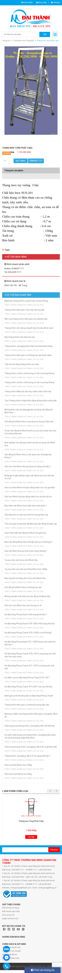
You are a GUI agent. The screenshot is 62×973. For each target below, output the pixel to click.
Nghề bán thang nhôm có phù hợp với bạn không (26, 301)
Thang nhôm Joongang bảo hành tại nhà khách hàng (28, 346)
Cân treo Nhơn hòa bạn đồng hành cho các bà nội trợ (28, 496)
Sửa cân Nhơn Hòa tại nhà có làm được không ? (25, 551)
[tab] (31, 174)
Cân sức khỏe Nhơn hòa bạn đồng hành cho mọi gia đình (29, 487)
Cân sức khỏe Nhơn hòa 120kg (18, 765)
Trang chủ (6, 41)
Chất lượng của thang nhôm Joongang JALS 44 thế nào (29, 726)
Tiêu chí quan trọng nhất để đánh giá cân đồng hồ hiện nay (30, 524)
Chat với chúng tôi (43, 970)
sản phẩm (28, 2)
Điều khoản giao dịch (11, 911)
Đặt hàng (20, 161)
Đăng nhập (42, 2)
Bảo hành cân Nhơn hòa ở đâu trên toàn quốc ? (25, 505)
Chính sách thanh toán (11, 947)
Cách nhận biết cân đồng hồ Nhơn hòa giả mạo (25, 533)
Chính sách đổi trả (9, 954)
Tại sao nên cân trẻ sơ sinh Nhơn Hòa (21, 560)
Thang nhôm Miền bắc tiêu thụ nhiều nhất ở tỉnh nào (27, 391)
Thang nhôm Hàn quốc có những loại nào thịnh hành (28, 355)
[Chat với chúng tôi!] (6, 957)
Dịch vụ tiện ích (8, 915)
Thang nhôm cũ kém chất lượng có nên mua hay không (29, 373)
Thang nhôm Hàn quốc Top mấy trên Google (24, 310)
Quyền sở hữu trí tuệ (10, 918)
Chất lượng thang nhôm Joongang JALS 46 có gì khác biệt (30, 747)
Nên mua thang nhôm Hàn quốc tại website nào (25, 319)
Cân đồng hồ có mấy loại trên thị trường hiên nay (26, 515)
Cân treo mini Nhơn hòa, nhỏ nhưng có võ (23, 605)
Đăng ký (56, 2)
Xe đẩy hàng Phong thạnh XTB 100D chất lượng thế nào (29, 623)
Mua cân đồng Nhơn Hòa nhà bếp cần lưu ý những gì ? (28, 542)
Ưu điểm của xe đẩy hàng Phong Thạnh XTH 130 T (27, 677)
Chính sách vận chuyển (11, 951)
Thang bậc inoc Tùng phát (23, 41)
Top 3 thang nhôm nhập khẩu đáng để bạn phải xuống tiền (30, 400)
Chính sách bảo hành (10, 958)
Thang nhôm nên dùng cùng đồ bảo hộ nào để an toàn (28, 328)
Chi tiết (31, 837)
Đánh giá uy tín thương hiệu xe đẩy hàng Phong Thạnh (28, 696)
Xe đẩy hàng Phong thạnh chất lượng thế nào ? (25, 614)
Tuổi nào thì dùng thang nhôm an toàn (21, 364)
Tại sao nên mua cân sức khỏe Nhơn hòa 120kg (25, 569)
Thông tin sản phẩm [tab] (13, 170)
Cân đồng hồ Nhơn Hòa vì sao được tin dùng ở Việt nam (29, 421)
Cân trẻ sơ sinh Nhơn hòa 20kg (18, 774)
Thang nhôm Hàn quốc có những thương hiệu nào (26, 705)
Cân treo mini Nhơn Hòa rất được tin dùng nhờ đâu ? (27, 466)
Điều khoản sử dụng (10, 908)
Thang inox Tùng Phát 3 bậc (31, 821)
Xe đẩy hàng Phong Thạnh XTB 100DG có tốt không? (28, 632)
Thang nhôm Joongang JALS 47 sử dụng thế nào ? (27, 756)
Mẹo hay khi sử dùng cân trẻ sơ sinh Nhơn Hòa (25, 578)
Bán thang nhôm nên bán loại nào (19, 337)
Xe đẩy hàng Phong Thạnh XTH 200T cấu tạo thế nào (28, 686)
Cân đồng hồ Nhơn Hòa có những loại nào (23, 587)
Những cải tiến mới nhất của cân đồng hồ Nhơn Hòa (27, 596)
